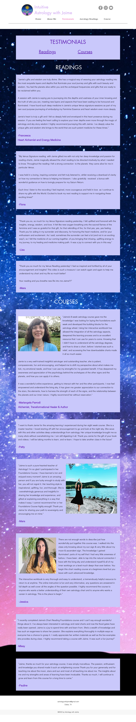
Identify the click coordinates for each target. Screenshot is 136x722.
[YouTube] (111, 8)
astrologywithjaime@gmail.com (68, 702)
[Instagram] (106, 8)
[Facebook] (100, 8)
